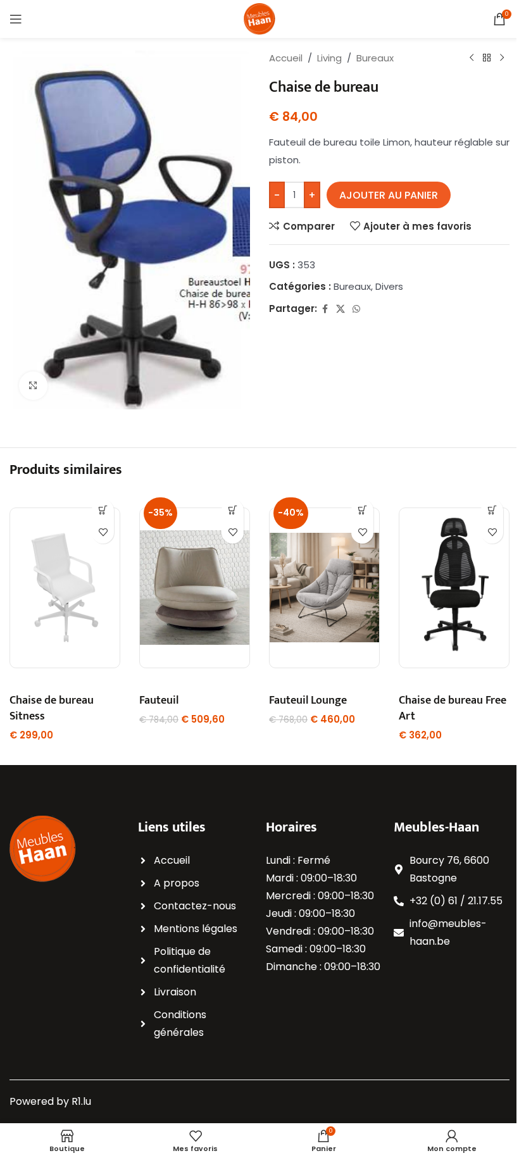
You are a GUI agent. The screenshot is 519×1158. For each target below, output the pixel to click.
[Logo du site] (259, 18)
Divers (389, 286)
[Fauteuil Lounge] (324, 587)
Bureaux (375, 58)
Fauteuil (158, 700)
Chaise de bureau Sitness (51, 708)
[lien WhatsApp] (356, 309)
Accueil (286, 58)
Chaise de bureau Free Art (452, 708)
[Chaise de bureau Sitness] (64, 587)
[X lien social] (340, 309)
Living (329, 58)
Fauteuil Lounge (308, 700)
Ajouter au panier (388, 195)
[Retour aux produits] (486, 58)
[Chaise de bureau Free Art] (454, 587)
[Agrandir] (33, 385)
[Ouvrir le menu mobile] (15, 19)
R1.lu (81, 1101)
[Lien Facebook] (324, 309)
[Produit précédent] (471, 58)
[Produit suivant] (502, 58)
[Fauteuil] (194, 587)
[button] (103, 510)
